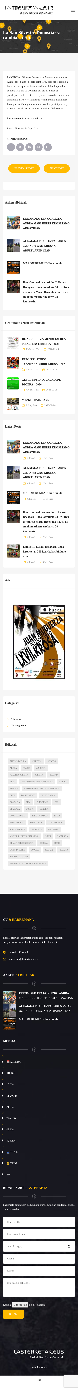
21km (28, 405)
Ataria (26, 768)
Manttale (36, 829)
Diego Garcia (48, 795)
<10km (29, 369)
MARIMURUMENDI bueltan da (42, 263)
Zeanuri (49, 850)
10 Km (10, 1084)
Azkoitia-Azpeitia (19, 775)
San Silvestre (17, 850)
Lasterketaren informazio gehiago (25, 118)
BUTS (12, 795)
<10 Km (10, 1073)
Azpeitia (39, 775)
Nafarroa (62, 836)
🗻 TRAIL (12, 1152)
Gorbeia (44, 809)
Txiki (36, 369)
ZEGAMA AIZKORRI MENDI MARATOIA (28, 863)
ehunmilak (42, 802)
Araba (13, 768)
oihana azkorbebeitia (21, 843)
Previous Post (24, 168)
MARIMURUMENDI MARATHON (24, 836)
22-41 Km (11, 1118)
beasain (54, 775)
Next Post (57, 168)
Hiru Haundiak (40, 816)
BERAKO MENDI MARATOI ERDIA (37, 782)
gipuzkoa (15, 809)
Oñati (57, 843)
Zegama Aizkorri (19, 857)
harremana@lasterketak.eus (23, 959)
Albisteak (31, 458)
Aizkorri (36, 761)
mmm (48, 836)
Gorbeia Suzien (18, 816)
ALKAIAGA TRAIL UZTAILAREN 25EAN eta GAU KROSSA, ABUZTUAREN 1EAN (44, 246)
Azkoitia (40, 768)
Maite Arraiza (17, 829)
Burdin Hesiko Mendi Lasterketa (42, 788)
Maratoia (53, 829)
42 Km (10, 1129)
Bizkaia (14, 788)
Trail (38, 349)
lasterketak (56, 822)
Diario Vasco (28, 795)
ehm (28, 802)
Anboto (52, 761)
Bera (12, 782)
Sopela (35, 850)
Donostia (15, 802)
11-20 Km (11, 1095)
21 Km (10, 1106)
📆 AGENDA (13, 1061)
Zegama (64, 850)
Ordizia (44, 843)
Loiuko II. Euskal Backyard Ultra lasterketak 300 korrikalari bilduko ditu (44, 551)
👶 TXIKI (11, 1163)
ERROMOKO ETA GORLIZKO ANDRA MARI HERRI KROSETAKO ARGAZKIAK (46, 223)
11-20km (30, 349)
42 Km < (11, 1140)
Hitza (57, 816)
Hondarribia (17, 822)
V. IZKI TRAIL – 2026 (35, 399)
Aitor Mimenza (18, 761)
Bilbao (62, 782)
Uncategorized (19, 725)
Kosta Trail (36, 822)
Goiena (29, 809)
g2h (56, 802)
